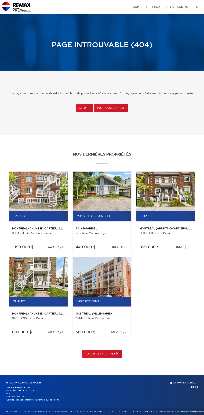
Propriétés (139, 7)
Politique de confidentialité (143, 411)
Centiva (195, 411)
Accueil (84, 108)
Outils (169, 7)
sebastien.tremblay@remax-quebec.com (37, 400)
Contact (183, 7)
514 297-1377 (18, 397)
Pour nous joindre (111, 108)
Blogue (156, 7)
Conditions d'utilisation (171, 411)
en (196, 7)
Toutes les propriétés (102, 354)
